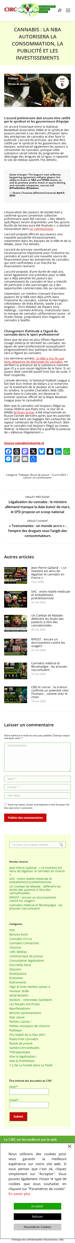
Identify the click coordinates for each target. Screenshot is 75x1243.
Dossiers (15, 969)
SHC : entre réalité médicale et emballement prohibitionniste (50, 595)
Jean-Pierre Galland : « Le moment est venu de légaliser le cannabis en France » (48, 572)
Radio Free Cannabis (23, 1039)
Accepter (37, 1206)
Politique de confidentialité (27, 1239)
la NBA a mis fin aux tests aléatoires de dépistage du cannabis (34, 360)
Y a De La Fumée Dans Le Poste (30, 1065)
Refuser (37, 1216)
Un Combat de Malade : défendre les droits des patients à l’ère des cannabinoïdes (47, 620)
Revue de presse (18, 84)
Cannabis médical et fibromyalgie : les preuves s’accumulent (49, 667)
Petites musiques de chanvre (29, 1026)
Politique (13, 78)
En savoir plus (19, 1194)
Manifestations (19, 1008)
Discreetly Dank (20, 965)
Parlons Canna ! (20, 1021)
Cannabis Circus (20, 938)
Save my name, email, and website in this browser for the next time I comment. (37, 806)
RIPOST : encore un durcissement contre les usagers (48, 643)
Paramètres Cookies (37, 1227)
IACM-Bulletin (19, 995)
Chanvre (15, 947)
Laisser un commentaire (38, 477)
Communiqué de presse (26, 956)
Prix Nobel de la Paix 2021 (27, 1034)
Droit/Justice (17, 973)
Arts (12, 930)
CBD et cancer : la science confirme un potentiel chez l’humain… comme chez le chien (50, 692)
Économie (16, 978)
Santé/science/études (24, 1047)
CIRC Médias (18, 952)
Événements (17, 982)
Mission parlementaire (25, 1013)
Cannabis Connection (24, 943)
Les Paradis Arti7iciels (24, 1004)
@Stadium (32, 188)
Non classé (17, 1017)
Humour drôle (19, 991)
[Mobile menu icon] (68, 10)
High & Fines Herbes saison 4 (29, 986)
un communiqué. (42, 229)
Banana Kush (18, 934)
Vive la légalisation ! (23, 1056)
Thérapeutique (19, 1052)
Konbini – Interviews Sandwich (30, 1000)
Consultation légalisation (26, 960)
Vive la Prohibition (22, 1061)
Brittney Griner (24, 412)
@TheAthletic (17, 188)
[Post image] (15, 575)
